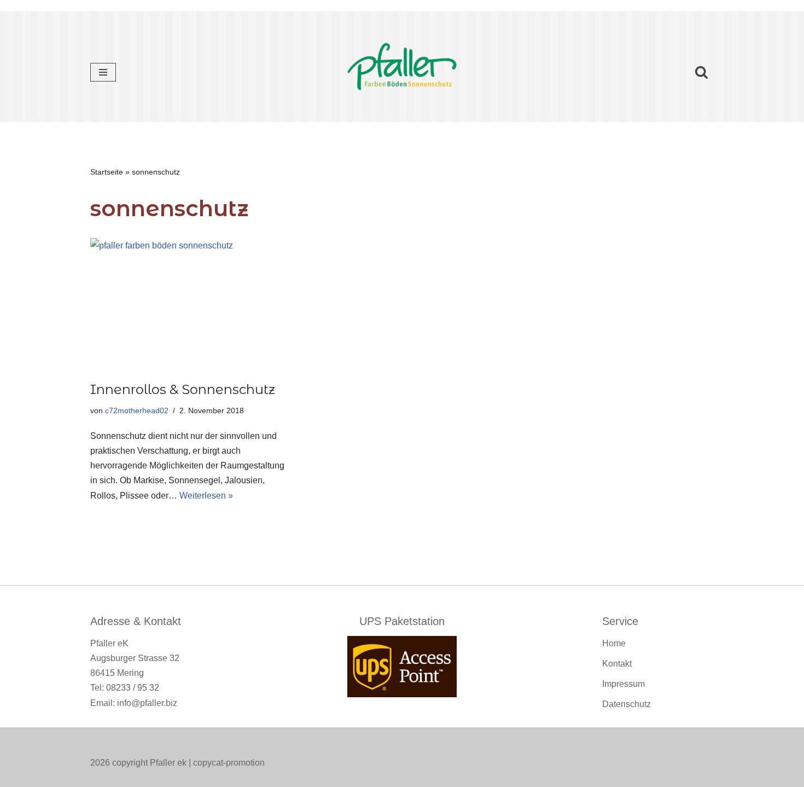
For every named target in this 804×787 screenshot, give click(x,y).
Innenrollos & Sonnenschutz (182, 389)
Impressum (623, 683)
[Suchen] (701, 72)
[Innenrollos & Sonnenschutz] (188, 303)
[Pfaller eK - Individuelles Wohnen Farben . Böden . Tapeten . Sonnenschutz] (402, 72)
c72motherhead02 (136, 410)
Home (614, 643)
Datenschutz (626, 704)
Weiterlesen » (206, 495)
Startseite (106, 171)
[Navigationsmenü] (103, 72)
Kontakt (617, 663)
